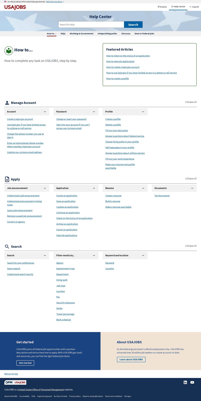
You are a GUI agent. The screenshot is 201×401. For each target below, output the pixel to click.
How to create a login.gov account (122, 67)
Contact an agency (16, 221)
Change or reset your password (71, 119)
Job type (60, 285)
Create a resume (113, 195)
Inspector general (44, 396)
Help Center (179, 6)
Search (195, 6)
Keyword (109, 262)
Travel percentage (65, 314)
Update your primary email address (24, 152)
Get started (25, 362)
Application (62, 188)
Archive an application (67, 224)
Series (59, 308)
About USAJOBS (10, 396)
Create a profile (113, 119)
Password (61, 111)
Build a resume (112, 201)
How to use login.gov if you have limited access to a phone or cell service (141, 72)
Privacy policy (75, 396)
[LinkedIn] (185, 383)
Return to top (11, 373)
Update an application (67, 207)
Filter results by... (65, 255)
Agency (59, 262)
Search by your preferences (20, 262)
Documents (161, 188)
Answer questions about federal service (124, 136)
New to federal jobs (144, 33)
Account (11, 111)
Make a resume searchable (118, 207)
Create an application (66, 195)
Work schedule (63, 319)
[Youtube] (192, 383)
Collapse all (191, 102)
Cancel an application (66, 229)
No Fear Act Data (60, 396)
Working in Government (81, 33)
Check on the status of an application (74, 218)
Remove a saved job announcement (24, 216)
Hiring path (61, 279)
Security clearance (65, 302)
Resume (109, 188)
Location (60, 291)
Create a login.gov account (20, 119)
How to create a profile (117, 78)
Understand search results (20, 274)
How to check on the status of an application (128, 55)
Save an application (65, 201)
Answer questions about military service (125, 153)
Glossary (125, 33)
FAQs (63, 33)
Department (62, 274)
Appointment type (65, 268)
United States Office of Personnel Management (41, 389)
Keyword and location (116, 255)
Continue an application (68, 212)
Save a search (13, 268)
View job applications (66, 235)
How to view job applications (120, 61)
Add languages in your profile (119, 147)
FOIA (33, 396)
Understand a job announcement (23, 195)
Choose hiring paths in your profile (122, 141)
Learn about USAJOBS (131, 359)
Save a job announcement (19, 210)
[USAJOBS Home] (15, 9)
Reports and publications (93, 396)
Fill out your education (116, 130)
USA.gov (127, 396)
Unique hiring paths (107, 33)
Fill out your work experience (119, 158)
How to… (51, 33)
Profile (109, 111)
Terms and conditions (113, 396)
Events (163, 6)
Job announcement (17, 188)
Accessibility (24, 396)
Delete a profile (113, 124)
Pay (58, 296)
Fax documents (162, 195)
